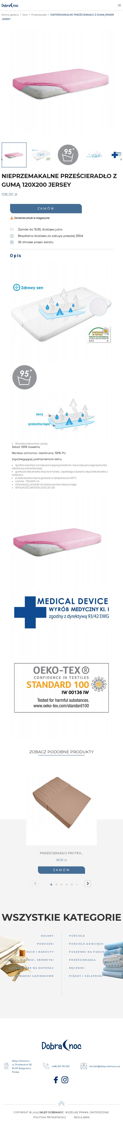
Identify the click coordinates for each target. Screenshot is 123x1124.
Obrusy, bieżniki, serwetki (29, 959)
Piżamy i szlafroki (86, 975)
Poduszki (45, 943)
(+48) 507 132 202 (61, 1066)
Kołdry (47, 935)
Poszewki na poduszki (89, 951)
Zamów (46, 208)
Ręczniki (77, 967)
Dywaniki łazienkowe (34, 975)
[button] (88, 883)
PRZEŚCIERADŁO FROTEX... (61, 853)
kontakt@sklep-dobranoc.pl (105, 1066)
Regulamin (82, 1117)
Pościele (77, 935)
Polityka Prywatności (49, 1117)
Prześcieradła (82, 959)
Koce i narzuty (40, 951)
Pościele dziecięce (86, 943)
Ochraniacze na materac (31, 967)
